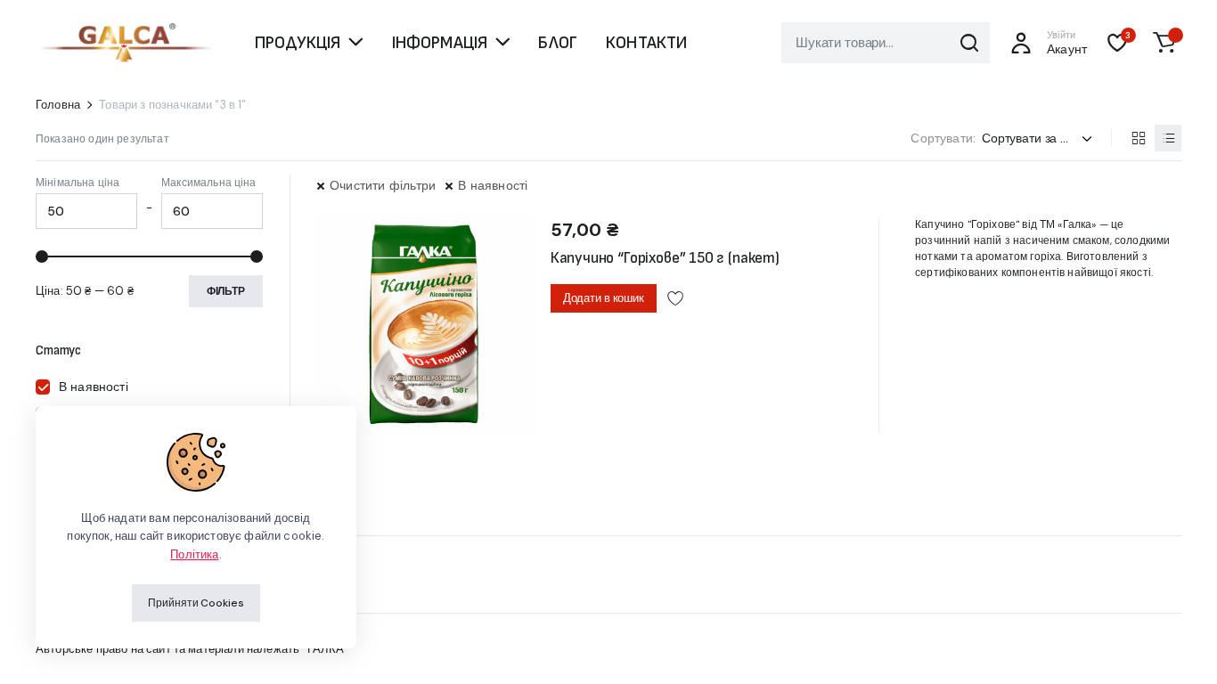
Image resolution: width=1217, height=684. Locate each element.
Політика (194, 554)
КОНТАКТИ (646, 42)
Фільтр (226, 291)
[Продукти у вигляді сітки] (1137, 138)
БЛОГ (557, 42)
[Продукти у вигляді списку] (1168, 138)
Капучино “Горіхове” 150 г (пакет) (665, 257)
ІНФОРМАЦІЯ (440, 42)
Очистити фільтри (383, 185)
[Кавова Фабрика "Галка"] (125, 42)
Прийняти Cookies (195, 603)
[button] (1164, 43)
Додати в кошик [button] (603, 297)
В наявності (492, 185)
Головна (58, 104)
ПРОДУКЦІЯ (297, 42)
